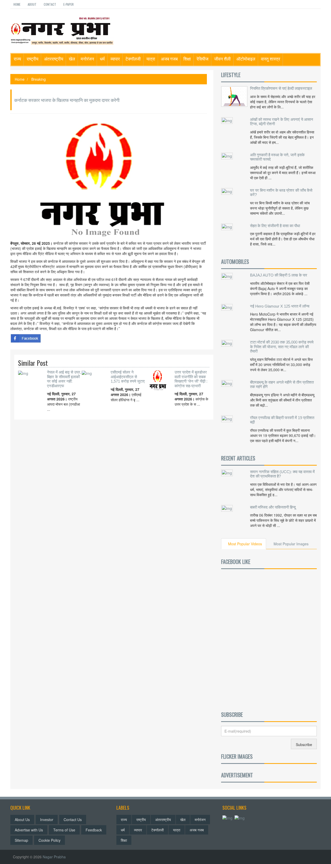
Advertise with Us (29, 829)
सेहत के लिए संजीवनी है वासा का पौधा (275, 226)
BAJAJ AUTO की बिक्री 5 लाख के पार (278, 275)
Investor (46, 819)
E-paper (68, 4)
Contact (50, 4)
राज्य (17, 58)
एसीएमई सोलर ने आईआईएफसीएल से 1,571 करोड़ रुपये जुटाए (128, 376)
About (32, 4)
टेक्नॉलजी (133, 58)
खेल (72, 58)
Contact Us (73, 819)
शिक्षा (187, 58)
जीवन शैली (222, 58)
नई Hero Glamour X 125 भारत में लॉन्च (279, 306)
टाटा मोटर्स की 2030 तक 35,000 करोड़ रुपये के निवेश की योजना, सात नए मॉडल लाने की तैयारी (281, 346)
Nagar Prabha (54, 856)
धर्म (102, 58)
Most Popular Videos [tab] (245, 543)
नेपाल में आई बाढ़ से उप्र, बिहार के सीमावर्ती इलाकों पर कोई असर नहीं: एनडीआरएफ (64, 379)
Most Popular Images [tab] (291, 543)
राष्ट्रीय (32, 58)
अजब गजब (169, 58)
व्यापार (115, 58)
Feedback (94, 829)
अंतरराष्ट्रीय (53, 58)
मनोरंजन (87, 58)
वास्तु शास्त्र (270, 58)
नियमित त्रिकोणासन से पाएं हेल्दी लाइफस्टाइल (281, 88)
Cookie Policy (50, 840)
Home (16, 4)
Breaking (38, 79)
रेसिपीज (202, 58)
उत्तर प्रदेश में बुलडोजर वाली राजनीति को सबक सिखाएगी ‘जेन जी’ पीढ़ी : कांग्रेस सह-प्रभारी (191, 379)
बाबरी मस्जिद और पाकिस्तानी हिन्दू (273, 507)
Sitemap (21, 840)
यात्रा (150, 58)
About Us (22, 819)
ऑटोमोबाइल (245, 58)
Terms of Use (64, 829)
